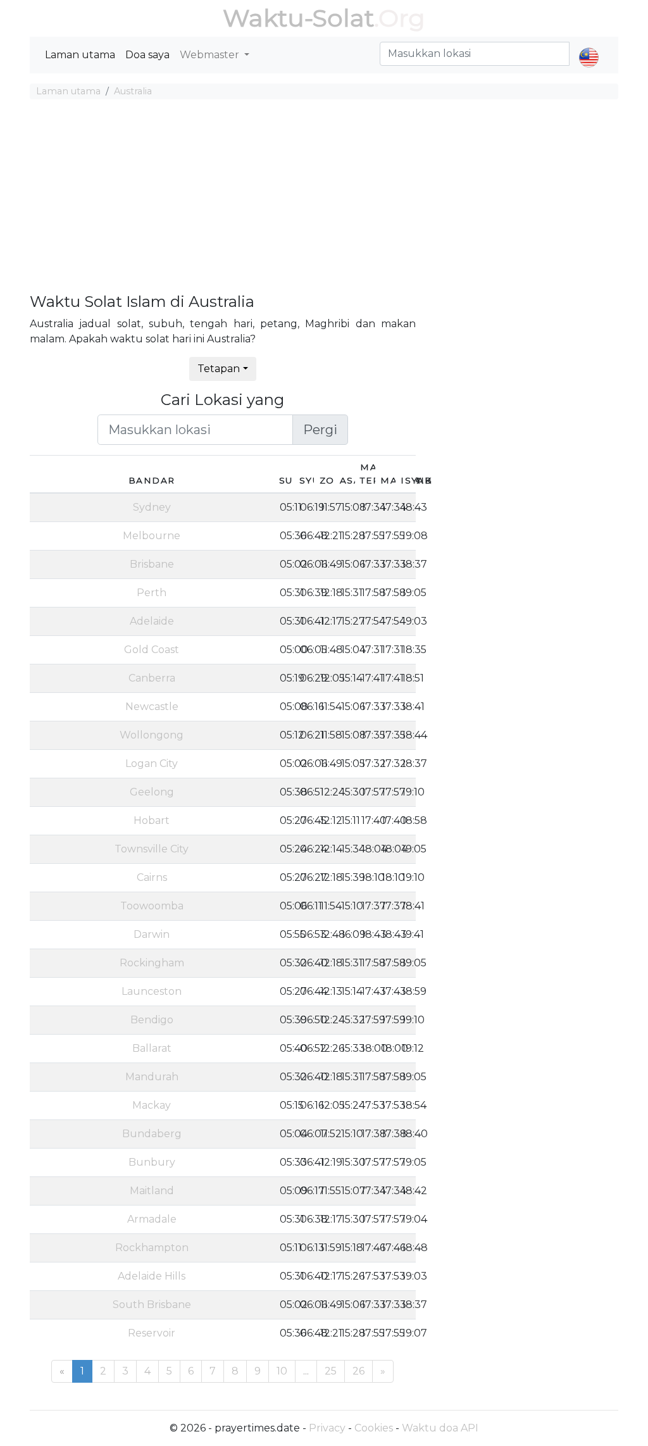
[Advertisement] (324, 198)
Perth (151, 593)
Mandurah (151, 1077)
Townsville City (152, 849)
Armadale (152, 1219)
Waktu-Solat (298, 18)
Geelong (152, 792)
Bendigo (151, 1020)
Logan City (151, 763)
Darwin (152, 934)
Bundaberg (152, 1134)
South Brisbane (152, 1305)
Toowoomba (152, 906)
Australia (133, 91)
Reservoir (151, 1333)
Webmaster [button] (211, 55)
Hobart (152, 820)
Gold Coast (151, 650)
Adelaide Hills (151, 1276)
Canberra (151, 678)
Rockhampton (152, 1248)
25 (331, 1371)
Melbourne (151, 536)
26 (358, 1371)
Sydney (152, 507)
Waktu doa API (440, 1428)
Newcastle (151, 707)
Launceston (152, 991)
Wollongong (152, 735)
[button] (589, 47)
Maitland (152, 1191)
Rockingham (152, 963)
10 (282, 1371)
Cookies (373, 1428)
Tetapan (218, 369)
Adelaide (152, 621)
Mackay (151, 1105)
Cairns (152, 877)
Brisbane (152, 564)
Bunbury (151, 1162)
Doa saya (147, 55)
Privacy (327, 1428)
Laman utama (80, 55)
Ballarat (151, 1048)
